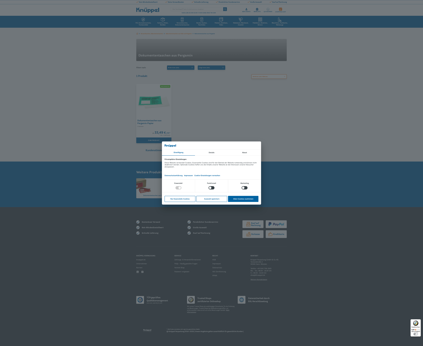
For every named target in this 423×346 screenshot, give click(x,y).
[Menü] (419, 320)
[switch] (416, 334)
